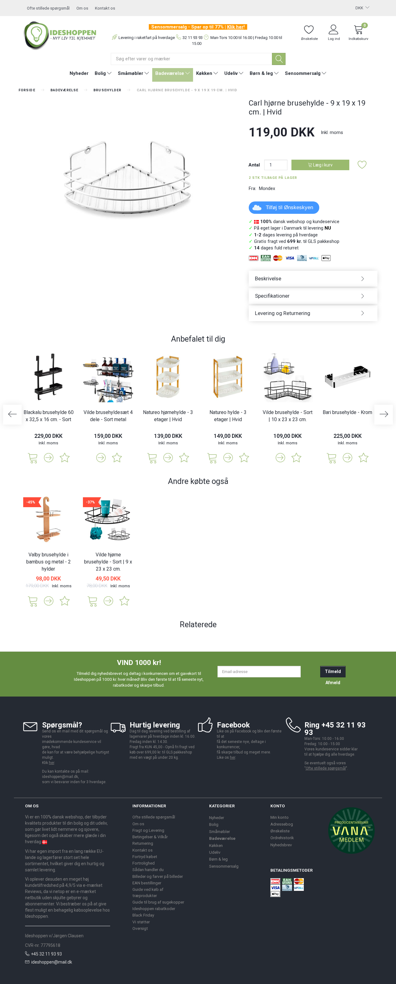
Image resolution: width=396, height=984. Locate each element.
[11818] (92, 600)
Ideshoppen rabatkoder (153, 908)
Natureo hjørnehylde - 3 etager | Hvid (168, 415)
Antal (254, 165)
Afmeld (332, 682)
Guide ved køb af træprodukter (147, 892)
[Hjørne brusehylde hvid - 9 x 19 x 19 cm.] (129, 176)
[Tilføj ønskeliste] (362, 165)
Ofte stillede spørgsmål (48, 8)
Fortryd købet (144, 856)
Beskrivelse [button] (268, 278)
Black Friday (143, 915)
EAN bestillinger (146, 882)
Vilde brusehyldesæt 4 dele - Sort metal (108, 415)
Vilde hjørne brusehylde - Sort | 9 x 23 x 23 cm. (108, 562)
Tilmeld (333, 671)
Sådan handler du (148, 869)
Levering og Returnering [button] (282, 313)
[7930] (331, 457)
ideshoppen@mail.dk (51, 962)
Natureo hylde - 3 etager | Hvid (228, 415)
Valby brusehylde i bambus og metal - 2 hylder (48, 562)
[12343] (152, 457)
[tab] (313, 279)
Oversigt (140, 928)
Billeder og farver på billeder (157, 876)
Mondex (267, 188)
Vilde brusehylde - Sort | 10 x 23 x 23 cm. (287, 415)
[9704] (32, 600)
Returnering (142, 843)
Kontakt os (105, 8)
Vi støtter (141, 921)
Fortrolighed (143, 863)
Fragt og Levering (148, 830)
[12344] (212, 457)
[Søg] (279, 59)
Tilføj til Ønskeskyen (289, 207)
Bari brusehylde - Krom (347, 412)
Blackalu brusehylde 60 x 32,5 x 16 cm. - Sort (49, 415)
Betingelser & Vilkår (150, 836)
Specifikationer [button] (272, 296)
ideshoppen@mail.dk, (60, 777)
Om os (82, 8)
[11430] (32, 457)
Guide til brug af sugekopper (158, 902)
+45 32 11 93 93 (46, 954)
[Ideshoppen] (60, 34)
